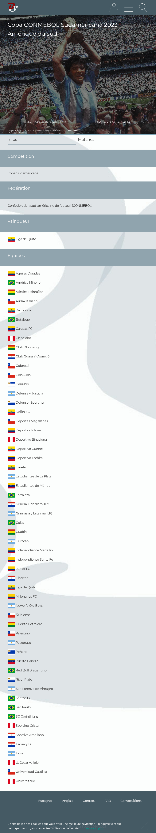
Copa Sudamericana (23, 173)
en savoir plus (95, 828)
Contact (89, 801)
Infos (12, 139)
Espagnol (45, 801)
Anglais (67, 801)
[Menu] (129, 8)
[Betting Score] (13, 7)
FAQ (108, 801)
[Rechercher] (143, 8)
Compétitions (131, 801)
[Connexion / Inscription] (114, 8)
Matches (86, 139)
